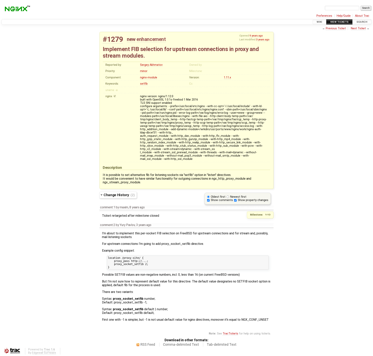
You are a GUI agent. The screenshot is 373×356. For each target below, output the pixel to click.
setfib (144, 83)
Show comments (222, 200)
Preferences (324, 15)
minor (143, 71)
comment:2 (107, 225)
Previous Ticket (336, 28)
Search (361, 21)
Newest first (238, 196)
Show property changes (253, 200)
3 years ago (262, 39)
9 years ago (256, 35)
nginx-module (148, 77)
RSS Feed (147, 344)
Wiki (319, 21)
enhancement (151, 39)
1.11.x (227, 77)
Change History (119, 195)
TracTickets (230, 333)
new (131, 39)
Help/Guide (344, 15)
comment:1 (107, 207)
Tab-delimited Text (221, 344)
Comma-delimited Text (181, 344)
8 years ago (137, 207)
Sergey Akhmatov (151, 65)
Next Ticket (358, 28)
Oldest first (218, 196)
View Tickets (339, 21)
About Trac (362, 15)
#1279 (113, 39)
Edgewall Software (44, 352)
